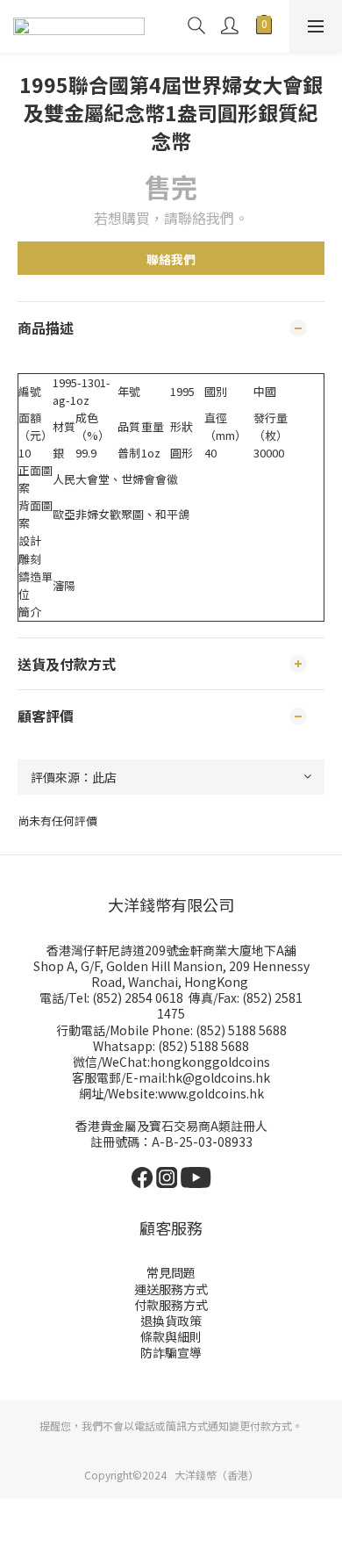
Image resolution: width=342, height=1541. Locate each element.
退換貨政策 (171, 1320)
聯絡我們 (171, 259)
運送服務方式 (171, 1289)
